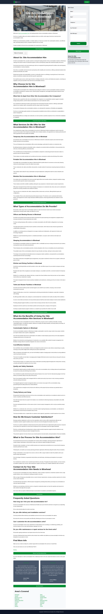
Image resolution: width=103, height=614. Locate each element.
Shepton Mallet (43, 597)
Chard (16, 603)
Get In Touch (78, 51)
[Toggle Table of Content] (25, 53)
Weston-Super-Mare (19, 600)
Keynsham (42, 601)
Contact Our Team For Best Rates (39, 120)
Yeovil (41, 598)
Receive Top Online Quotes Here (39, 202)
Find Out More (39, 494)
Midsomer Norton (43, 600)
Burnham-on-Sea (18, 597)
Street (16, 604)
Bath (41, 604)
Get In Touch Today (40, 48)
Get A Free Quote (39, 586)
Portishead (42, 596)
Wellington (17, 594)
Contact (86, 2)
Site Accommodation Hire (24, 33)
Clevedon (17, 601)
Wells (41, 594)
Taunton (16, 596)
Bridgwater (17, 598)
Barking (15, 549)
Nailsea (16, 606)
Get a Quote (38, 24)
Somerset (42, 603)
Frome (41, 606)
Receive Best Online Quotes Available (39, 312)
